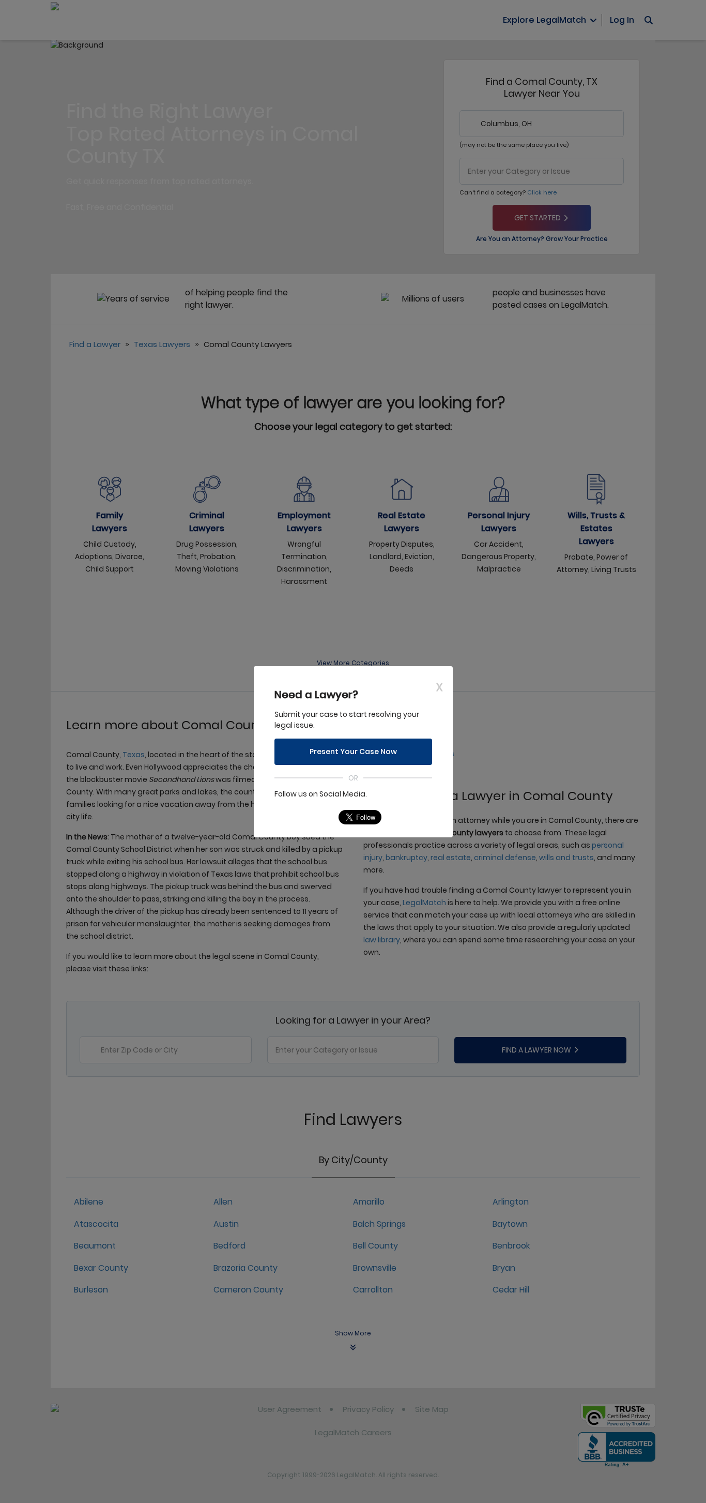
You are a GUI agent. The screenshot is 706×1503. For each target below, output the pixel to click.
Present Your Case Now (353, 751)
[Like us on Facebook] (302, 817)
